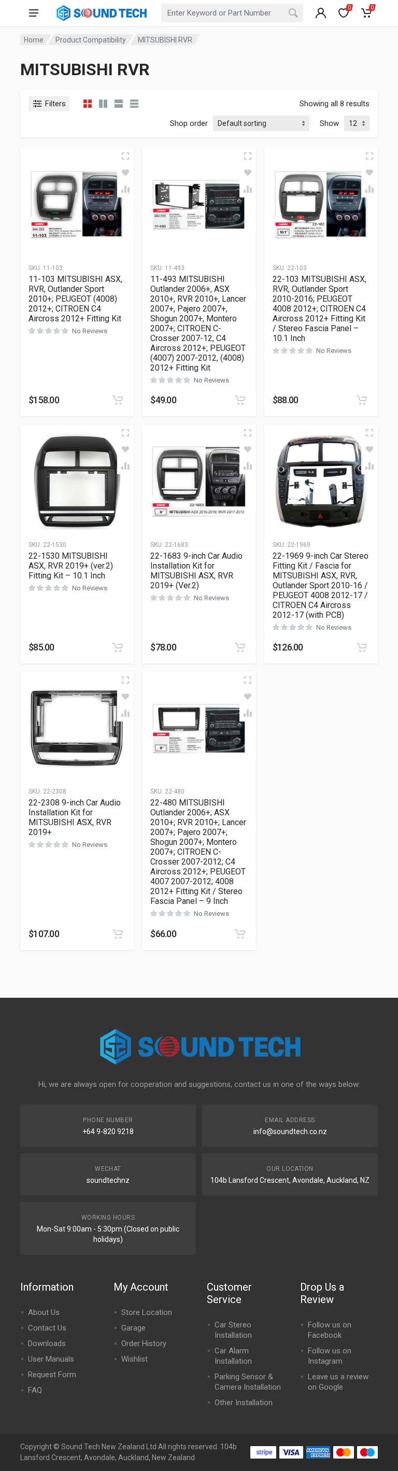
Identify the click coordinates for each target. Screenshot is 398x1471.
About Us (44, 1312)
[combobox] (232, 13)
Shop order (189, 123)
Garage (133, 1328)
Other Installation (244, 1402)
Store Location (146, 1312)
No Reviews (89, 331)
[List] (118, 103)
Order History (143, 1343)
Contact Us (47, 1328)
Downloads (47, 1343)
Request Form (52, 1374)
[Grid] (87, 103)
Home (34, 40)
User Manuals (51, 1359)
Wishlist (134, 1359)
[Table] (134, 103)
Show (329, 123)
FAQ (35, 1390)
